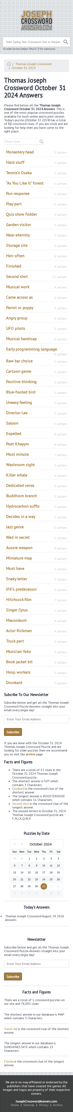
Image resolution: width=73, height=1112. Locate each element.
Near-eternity (36, 235)
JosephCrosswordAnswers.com (36, 1101)
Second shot (36, 276)
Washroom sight (36, 464)
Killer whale (36, 475)
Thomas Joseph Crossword (33, 64)
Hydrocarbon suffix (36, 506)
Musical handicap (36, 338)
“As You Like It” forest (36, 183)
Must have (36, 568)
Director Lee (36, 412)
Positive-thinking (36, 381)
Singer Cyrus (36, 610)
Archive (58, 1105)
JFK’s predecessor (36, 589)
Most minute (36, 454)
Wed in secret (36, 537)
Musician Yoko (36, 651)
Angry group (36, 318)
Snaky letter (36, 578)
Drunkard (36, 682)
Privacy (43, 1105)
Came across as (36, 297)
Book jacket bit (36, 661)
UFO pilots (36, 328)
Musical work (36, 286)
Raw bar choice (36, 361)
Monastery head (36, 152)
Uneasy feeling (36, 402)
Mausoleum (36, 620)
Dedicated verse (36, 485)
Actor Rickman (36, 630)
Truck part (36, 641)
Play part (36, 203)
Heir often (36, 255)
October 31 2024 (23, 68)
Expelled (36, 433)
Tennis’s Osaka (36, 172)
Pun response (36, 193)
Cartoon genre (36, 371)
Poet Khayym (36, 444)
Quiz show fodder (36, 214)
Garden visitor (36, 224)
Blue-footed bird (36, 392)
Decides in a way (36, 516)
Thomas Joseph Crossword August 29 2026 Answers (34, 918)
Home (15, 1105)
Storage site (36, 245)
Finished (36, 266)
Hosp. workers (36, 672)
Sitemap (28, 1105)
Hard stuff (36, 162)
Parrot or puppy (36, 307)
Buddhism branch (36, 495)
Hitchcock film (36, 599)
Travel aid (10, 1029)
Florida (9, 1061)
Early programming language (36, 350)
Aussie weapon (36, 547)
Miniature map (36, 558)
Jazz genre (36, 527)
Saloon (36, 423)
